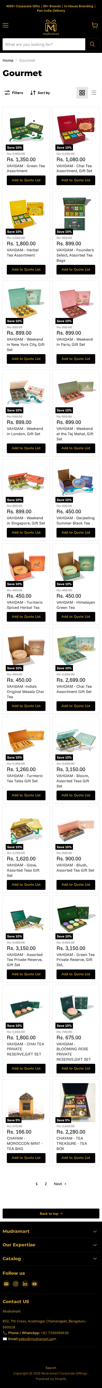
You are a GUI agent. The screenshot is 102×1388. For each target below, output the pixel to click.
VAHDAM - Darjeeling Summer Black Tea (75, 520)
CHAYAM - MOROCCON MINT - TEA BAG (25, 1143)
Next (58, 1183)
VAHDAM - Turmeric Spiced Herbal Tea (25, 605)
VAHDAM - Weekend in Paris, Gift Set (74, 342)
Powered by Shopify (51, 1379)
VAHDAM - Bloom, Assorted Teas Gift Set (72, 780)
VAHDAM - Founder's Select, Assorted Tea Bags (75, 254)
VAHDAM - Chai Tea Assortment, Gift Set (74, 168)
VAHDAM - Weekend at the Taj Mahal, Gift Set (74, 433)
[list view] (93, 92)
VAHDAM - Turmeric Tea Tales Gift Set (25, 778)
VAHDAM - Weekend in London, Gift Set (25, 431)
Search (51, 1368)
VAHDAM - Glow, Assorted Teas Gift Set (23, 870)
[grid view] (82, 92)
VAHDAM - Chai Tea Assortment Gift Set (74, 689)
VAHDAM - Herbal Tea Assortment (23, 252)
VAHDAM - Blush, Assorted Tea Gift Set (75, 867)
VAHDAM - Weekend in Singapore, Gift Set (26, 520)
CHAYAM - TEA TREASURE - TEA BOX (71, 1143)
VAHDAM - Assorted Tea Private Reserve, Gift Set (25, 959)
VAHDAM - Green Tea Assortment (26, 168)
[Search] (92, 44)
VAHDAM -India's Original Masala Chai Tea (25, 691)
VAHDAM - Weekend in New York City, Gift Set (25, 344)
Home (8, 60)
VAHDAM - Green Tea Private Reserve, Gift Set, (75, 959)
